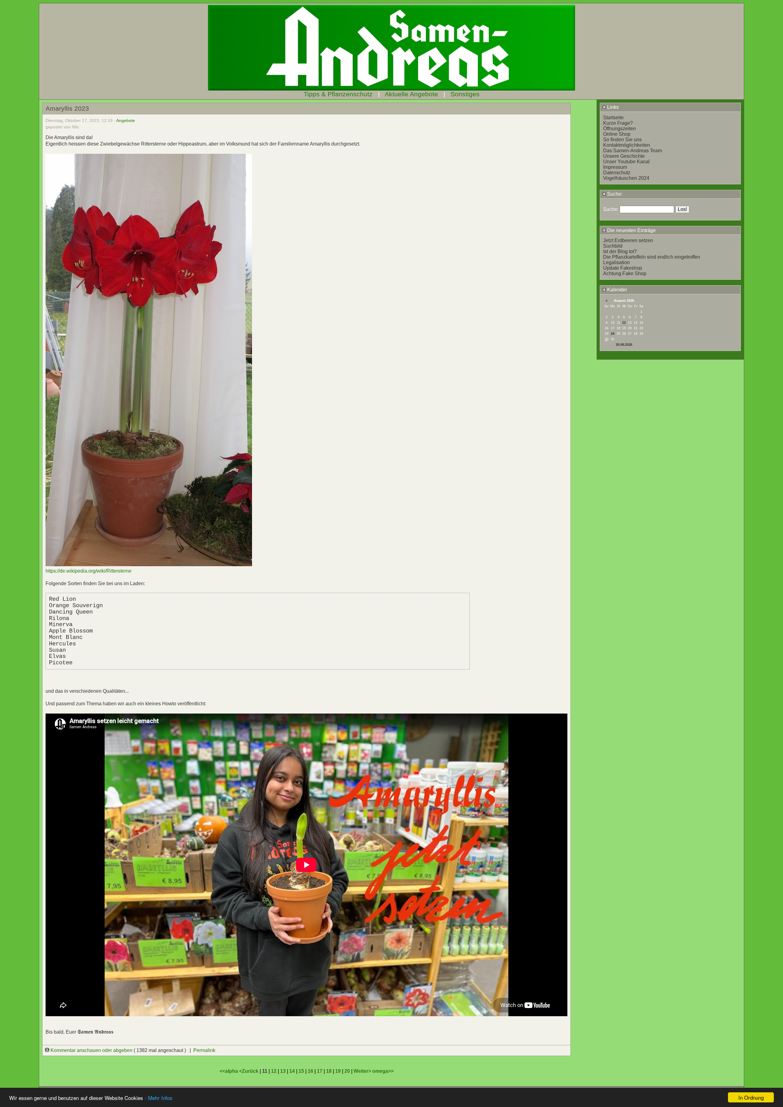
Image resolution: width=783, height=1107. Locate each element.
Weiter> (363, 1071)
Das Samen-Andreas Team (632, 150)
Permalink (204, 1050)
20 (347, 1071)
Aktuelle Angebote (411, 94)
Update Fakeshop (622, 268)
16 (310, 1071)
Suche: (614, 194)
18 (329, 1071)
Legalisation (616, 262)
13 (283, 1071)
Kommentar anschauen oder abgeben (91, 1050)
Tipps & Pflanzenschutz (338, 94)
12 (624, 322)
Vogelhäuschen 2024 (626, 178)
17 (319, 1071)
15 (301, 1071)
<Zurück (249, 1071)
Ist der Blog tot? (620, 251)
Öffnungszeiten (619, 128)
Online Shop (616, 134)
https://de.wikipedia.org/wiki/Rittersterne (89, 571)
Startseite (613, 117)
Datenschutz (616, 172)
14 (292, 1071)
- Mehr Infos (159, 1097)
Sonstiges (465, 94)
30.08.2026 (624, 344)
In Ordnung (751, 1097)
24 (612, 333)
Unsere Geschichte (624, 156)
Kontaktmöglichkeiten (626, 145)
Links (612, 107)
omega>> (383, 1071)
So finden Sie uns (622, 139)
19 (338, 1071)
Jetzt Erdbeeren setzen (628, 240)
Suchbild (612, 246)
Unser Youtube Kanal (626, 161)
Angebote (125, 120)
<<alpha (229, 1071)
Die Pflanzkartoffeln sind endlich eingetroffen (651, 257)
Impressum (615, 167)
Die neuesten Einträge (631, 230)
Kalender (616, 289)
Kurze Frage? (618, 123)
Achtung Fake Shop (624, 273)
